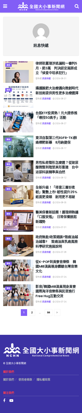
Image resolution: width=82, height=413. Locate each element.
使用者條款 (25, 379)
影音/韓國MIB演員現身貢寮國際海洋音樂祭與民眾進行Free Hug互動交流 (56, 291)
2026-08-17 (60, 148)
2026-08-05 (60, 202)
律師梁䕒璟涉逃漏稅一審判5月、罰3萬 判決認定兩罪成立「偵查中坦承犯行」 (56, 68)
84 (48, 312)
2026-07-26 (60, 277)
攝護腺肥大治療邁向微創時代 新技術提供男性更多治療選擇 (59, 90)
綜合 (8, 65)
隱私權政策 (43, 379)
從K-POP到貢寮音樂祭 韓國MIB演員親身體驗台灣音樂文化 (57, 266)
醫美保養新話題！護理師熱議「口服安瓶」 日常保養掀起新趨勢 (57, 217)
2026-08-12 (60, 177)
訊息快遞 (46, 78)
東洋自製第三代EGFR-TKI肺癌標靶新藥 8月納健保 (56, 140)
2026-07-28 (60, 252)
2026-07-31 (60, 227)
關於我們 (8, 379)
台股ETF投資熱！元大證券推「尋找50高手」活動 (56, 115)
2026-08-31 (60, 78)
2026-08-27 (60, 98)
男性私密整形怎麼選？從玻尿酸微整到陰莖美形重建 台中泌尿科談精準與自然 (57, 167)
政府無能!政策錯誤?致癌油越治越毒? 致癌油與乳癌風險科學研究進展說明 (57, 242)
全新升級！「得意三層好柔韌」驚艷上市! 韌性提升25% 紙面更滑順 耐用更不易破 (58, 192)
